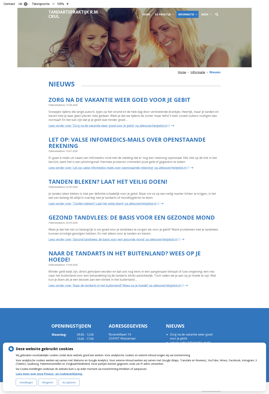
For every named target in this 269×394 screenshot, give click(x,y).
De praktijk (163, 14)
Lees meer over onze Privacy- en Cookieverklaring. (49, 374)
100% (60, 4)
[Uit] (27, 4)
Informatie (186, 14)
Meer (204, 14)
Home (146, 14)
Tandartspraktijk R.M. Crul (73, 14)
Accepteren (69, 382)
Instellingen (26, 382)
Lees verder (107, 126)
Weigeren (47, 382)
